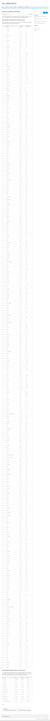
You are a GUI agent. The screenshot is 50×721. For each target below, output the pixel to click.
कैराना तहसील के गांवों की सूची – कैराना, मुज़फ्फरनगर (9, 710)
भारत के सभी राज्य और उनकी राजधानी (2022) (39, 23)
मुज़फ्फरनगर (15, 16)
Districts (35, 27)
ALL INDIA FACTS (9, 3)
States (35, 30)
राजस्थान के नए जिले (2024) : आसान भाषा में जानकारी (40, 21)
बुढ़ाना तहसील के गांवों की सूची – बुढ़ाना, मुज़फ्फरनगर (25, 710)
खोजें (34, 11)
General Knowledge (37, 29)
